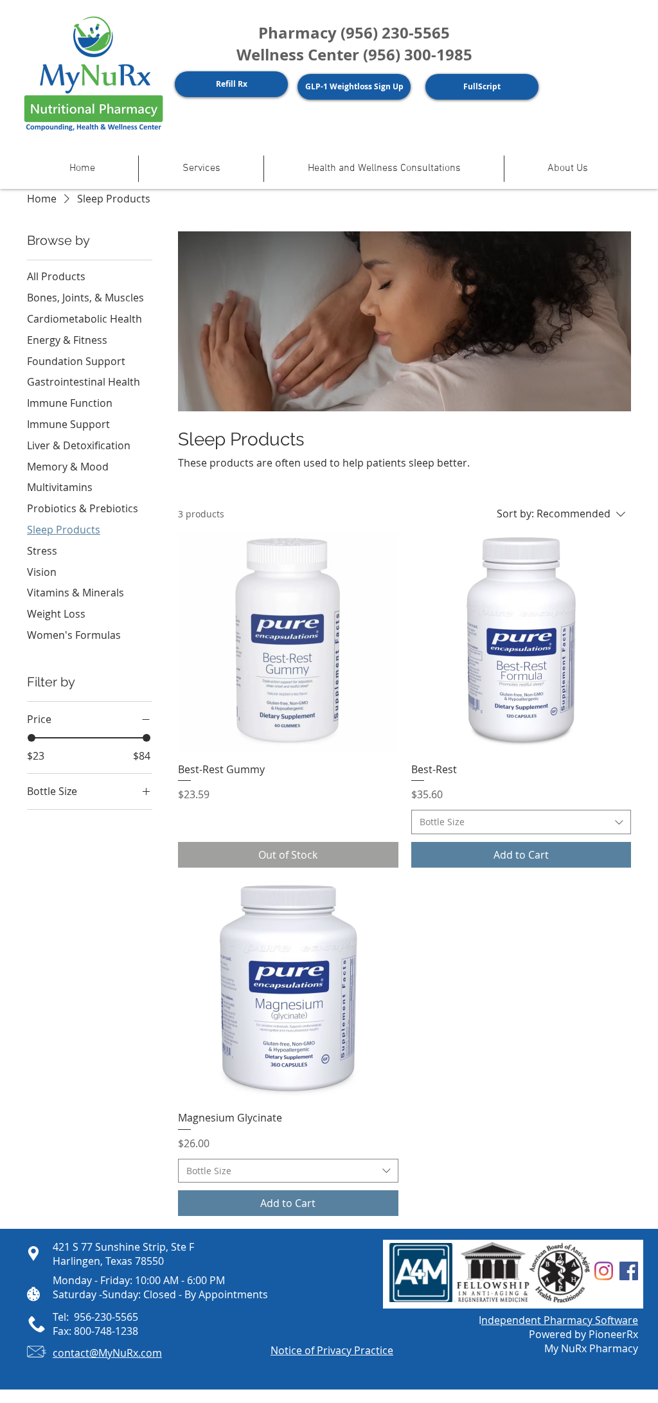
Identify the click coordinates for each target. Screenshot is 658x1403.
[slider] (31, 738)
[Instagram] (603, 1271)
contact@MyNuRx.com (107, 1353)
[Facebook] (628, 1271)
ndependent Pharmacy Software (559, 1320)
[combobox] (521, 822)
